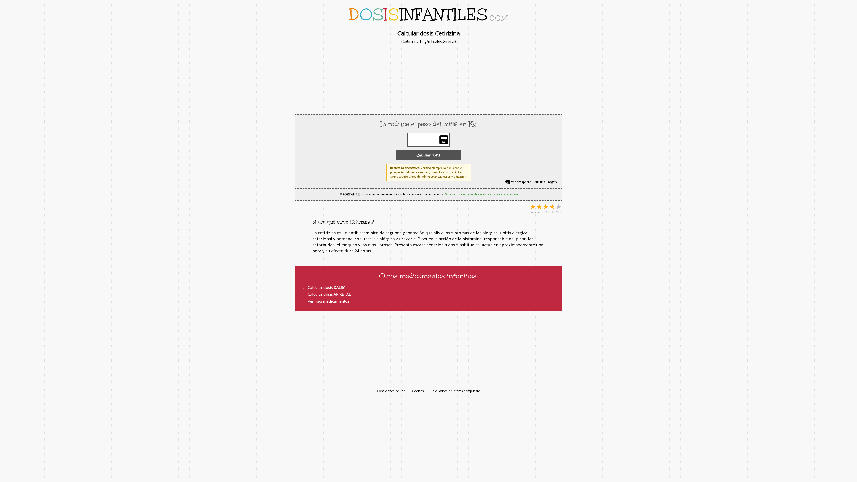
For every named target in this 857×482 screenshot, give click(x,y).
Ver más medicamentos (328, 301)
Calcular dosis (428, 155)
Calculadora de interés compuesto (455, 391)
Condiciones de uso (391, 391)
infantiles (428, 15)
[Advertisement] (428, 78)
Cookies (418, 391)
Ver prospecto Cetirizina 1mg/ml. (534, 182)
